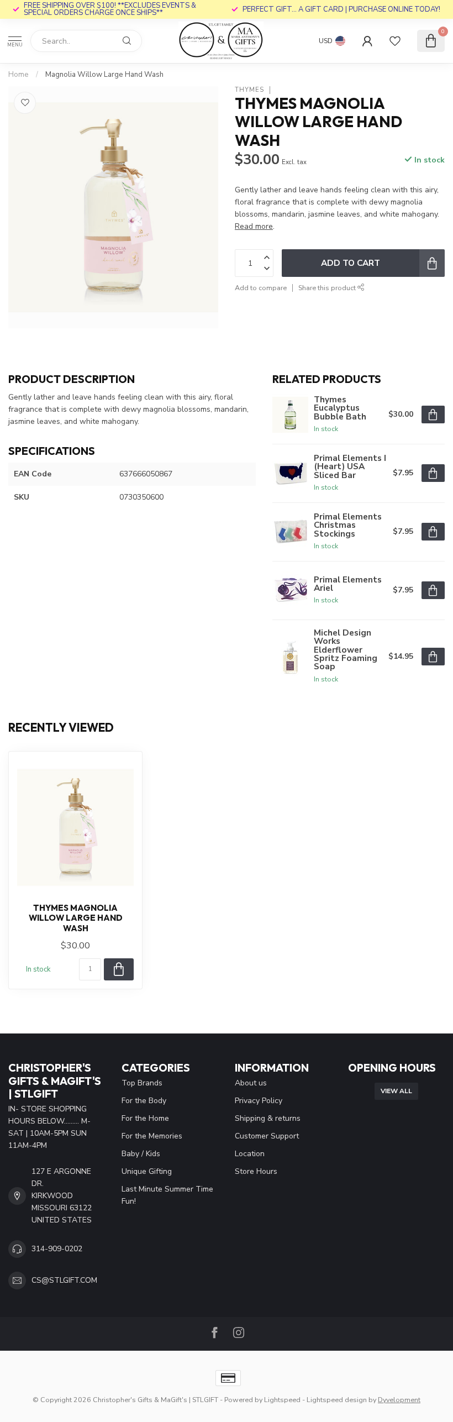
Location (250, 1153)
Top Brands (142, 1083)
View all (396, 1091)
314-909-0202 (56, 1248)
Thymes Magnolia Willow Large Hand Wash (76, 918)
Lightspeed (282, 1399)
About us (251, 1083)
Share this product (327, 287)
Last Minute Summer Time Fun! (167, 1195)
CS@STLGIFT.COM (64, 1280)
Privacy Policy (258, 1100)
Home (18, 75)
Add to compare (261, 287)
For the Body (144, 1100)
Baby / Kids (141, 1153)
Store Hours (256, 1171)
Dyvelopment (399, 1399)
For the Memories (152, 1136)
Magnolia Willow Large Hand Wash (104, 75)
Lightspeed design (337, 1399)
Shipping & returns (268, 1118)
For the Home (145, 1118)
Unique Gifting (147, 1171)
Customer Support (267, 1136)
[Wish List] (395, 41)
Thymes (249, 90)
